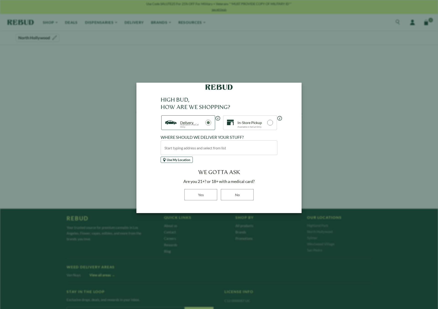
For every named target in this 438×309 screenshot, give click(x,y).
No (237, 195)
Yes (207, 194)
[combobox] (219, 147)
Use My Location (178, 160)
